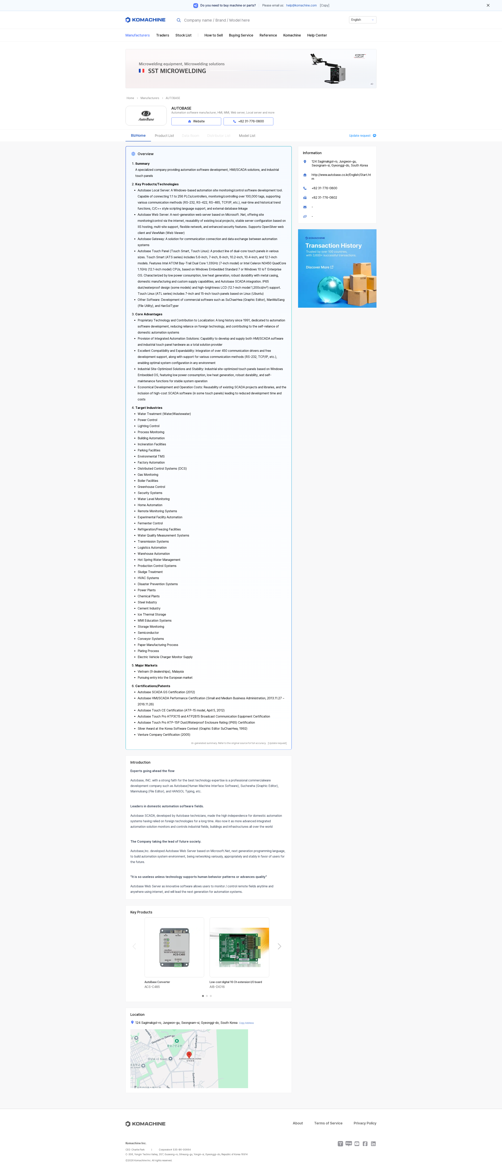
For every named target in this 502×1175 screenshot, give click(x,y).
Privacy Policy (365, 1123)
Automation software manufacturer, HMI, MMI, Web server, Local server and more (223, 112)
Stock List (184, 35)
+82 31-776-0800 (324, 188)
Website (199, 121)
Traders (162, 35)
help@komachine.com (301, 5)
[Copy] (324, 5)
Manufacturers (138, 35)
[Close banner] (488, 5)
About (298, 1123)
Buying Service (241, 35)
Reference (268, 35)
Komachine (292, 35)
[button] (491, 1141)
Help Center (317, 35)
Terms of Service (328, 1123)
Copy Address (246, 1023)
